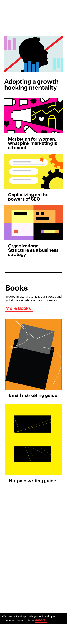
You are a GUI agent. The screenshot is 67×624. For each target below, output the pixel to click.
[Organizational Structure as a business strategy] (33, 222)
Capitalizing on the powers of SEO (28, 197)
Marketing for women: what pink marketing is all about (32, 143)
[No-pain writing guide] (33, 439)
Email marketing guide (33, 395)
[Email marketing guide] (33, 354)
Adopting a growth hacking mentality (31, 85)
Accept (40, 620)
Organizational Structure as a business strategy (33, 250)
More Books (18, 308)
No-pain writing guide (32, 480)
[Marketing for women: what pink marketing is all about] (33, 115)
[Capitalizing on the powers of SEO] (33, 171)
